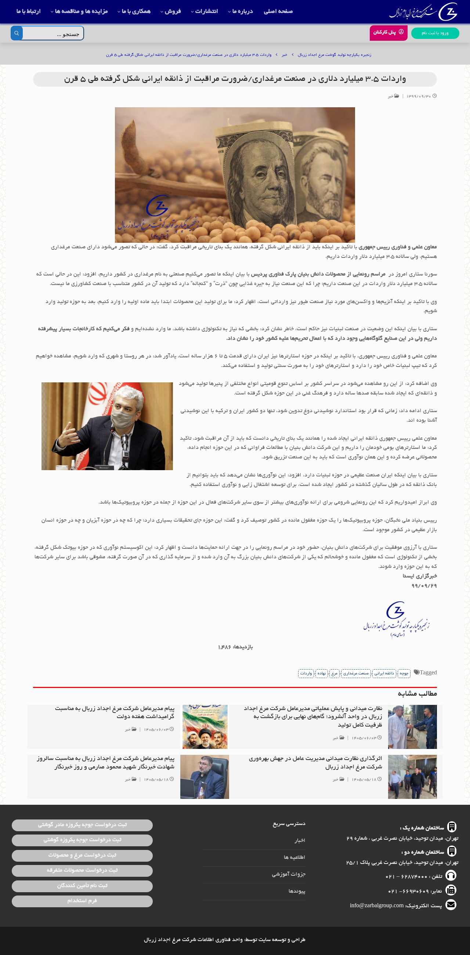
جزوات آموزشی (289, 874)
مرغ (334, 673)
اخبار (300, 841)
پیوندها (297, 891)
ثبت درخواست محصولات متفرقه (82, 870)
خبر (391, 96)
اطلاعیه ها (295, 858)
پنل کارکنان (385, 32)
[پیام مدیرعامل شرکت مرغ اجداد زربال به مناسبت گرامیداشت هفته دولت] (204, 727)
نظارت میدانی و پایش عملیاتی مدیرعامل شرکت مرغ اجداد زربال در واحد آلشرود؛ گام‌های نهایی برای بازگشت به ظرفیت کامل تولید (313, 717)
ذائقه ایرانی (384, 673)
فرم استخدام (82, 901)
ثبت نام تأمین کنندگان (82, 886)
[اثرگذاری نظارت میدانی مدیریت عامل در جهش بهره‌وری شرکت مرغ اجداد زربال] (412, 777)
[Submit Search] (17, 33)
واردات (306, 673)
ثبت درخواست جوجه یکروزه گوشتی (82, 840)
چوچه (404, 673)
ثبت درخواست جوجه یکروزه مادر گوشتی (82, 825)
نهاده (322, 673)
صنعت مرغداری (356, 673)
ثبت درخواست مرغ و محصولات (82, 855)
